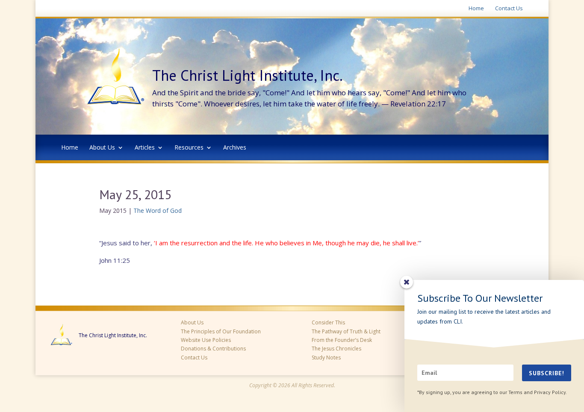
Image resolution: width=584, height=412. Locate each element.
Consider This (328, 322)
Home (476, 8)
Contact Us (509, 8)
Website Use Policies (206, 340)
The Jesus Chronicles (336, 348)
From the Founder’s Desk (342, 340)
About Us (102, 147)
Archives (234, 147)
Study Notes (326, 357)
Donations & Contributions (213, 348)
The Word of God (157, 210)
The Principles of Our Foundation (221, 331)
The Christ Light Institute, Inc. (113, 335)
